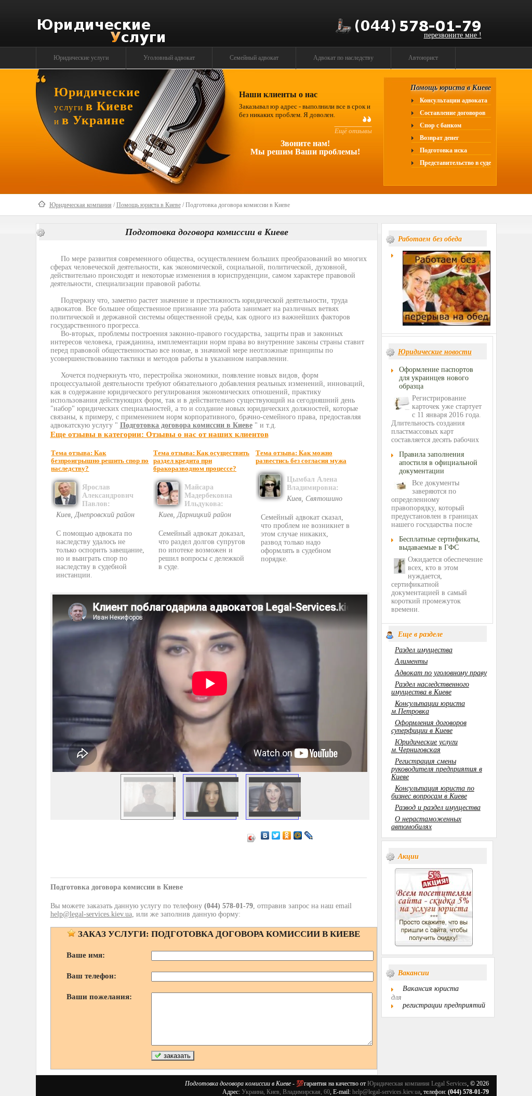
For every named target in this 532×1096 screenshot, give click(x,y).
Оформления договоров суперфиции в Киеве (429, 726)
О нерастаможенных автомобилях (426, 823)
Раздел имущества (424, 650)
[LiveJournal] (308, 835)
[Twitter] (276, 835)
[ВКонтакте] (265, 835)
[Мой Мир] (297, 835)
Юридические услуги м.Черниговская (424, 746)
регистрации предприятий (444, 1005)
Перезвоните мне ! (453, 35)
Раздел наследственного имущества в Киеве (430, 688)
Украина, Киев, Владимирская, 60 (286, 1091)
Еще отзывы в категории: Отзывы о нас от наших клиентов (159, 434)
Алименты (411, 661)
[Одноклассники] (287, 835)
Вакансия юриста (431, 988)
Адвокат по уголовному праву (441, 673)
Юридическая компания (80, 205)
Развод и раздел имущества (438, 807)
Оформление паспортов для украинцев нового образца (436, 378)
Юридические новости (435, 352)
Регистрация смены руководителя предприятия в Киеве (436, 769)
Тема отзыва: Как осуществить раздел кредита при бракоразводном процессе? (201, 460)
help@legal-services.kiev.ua (386, 1091)
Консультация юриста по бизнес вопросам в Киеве (432, 792)
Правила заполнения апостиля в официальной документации (438, 462)
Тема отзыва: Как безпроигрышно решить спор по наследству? (100, 460)
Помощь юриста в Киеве (148, 205)
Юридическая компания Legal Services (417, 1083)
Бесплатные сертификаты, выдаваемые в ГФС (439, 543)
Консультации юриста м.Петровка (428, 707)
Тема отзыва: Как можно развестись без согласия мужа (301, 457)
